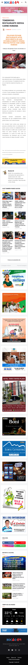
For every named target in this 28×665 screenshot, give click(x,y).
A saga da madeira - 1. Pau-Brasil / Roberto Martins (18, 595)
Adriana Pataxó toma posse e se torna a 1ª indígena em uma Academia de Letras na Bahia (18, 575)
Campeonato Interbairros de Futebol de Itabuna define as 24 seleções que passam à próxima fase (19, 586)
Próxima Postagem (21, 265)
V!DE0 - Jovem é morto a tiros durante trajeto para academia (7, 223)
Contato (20, 657)
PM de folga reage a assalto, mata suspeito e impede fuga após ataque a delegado (7, 204)
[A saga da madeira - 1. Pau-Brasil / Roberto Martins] (7, 596)
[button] (2, 2)
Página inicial (5, 17)
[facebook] (9, 650)
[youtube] (12, 650)
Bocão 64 (11, 171)
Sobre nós (13, 657)
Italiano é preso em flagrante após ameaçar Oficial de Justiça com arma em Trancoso (20, 223)
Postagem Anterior (6, 265)
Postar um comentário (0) (14, 260)
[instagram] (15, 650)
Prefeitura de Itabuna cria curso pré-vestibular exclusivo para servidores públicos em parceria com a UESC (20, 244)
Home (8, 657)
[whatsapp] (19, 650)
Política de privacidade (14, 659)
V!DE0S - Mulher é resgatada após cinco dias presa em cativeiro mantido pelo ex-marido (20, 204)
